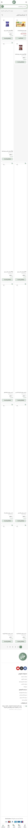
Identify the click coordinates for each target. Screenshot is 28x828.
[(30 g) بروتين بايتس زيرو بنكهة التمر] (20, 217)
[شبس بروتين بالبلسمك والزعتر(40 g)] (7, 458)
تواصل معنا (24, 700)
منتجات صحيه (24, 676)
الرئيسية (25, 10)
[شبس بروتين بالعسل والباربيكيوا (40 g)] (20, 458)
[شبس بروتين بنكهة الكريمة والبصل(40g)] (7, 578)
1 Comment (11, 709)
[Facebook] (25, 668)
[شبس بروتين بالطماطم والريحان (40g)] (7, 337)
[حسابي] (1, 2)
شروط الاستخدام (23, 695)
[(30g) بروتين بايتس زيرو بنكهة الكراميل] (7, 96)
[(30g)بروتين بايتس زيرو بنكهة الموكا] (20, 47)
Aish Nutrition (8, 818)
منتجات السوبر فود (23, 681)
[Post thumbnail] (25, 759)
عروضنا (25, 686)
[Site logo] (14, 2)
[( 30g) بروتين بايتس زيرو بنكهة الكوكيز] (7, 23)
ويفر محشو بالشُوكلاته (22, 30)
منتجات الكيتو (24, 679)
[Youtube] (18, 668)
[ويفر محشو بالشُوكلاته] (20, 23)
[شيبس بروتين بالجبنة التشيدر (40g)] (20, 337)
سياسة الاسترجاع (23, 697)
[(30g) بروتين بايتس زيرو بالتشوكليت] (7, 217)
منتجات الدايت (24, 684)
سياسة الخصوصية (23, 692)
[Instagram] (21, 668)
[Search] (2, 6)
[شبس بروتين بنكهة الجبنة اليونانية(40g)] (20, 578)
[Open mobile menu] (26, 2)
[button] (7, 38)
